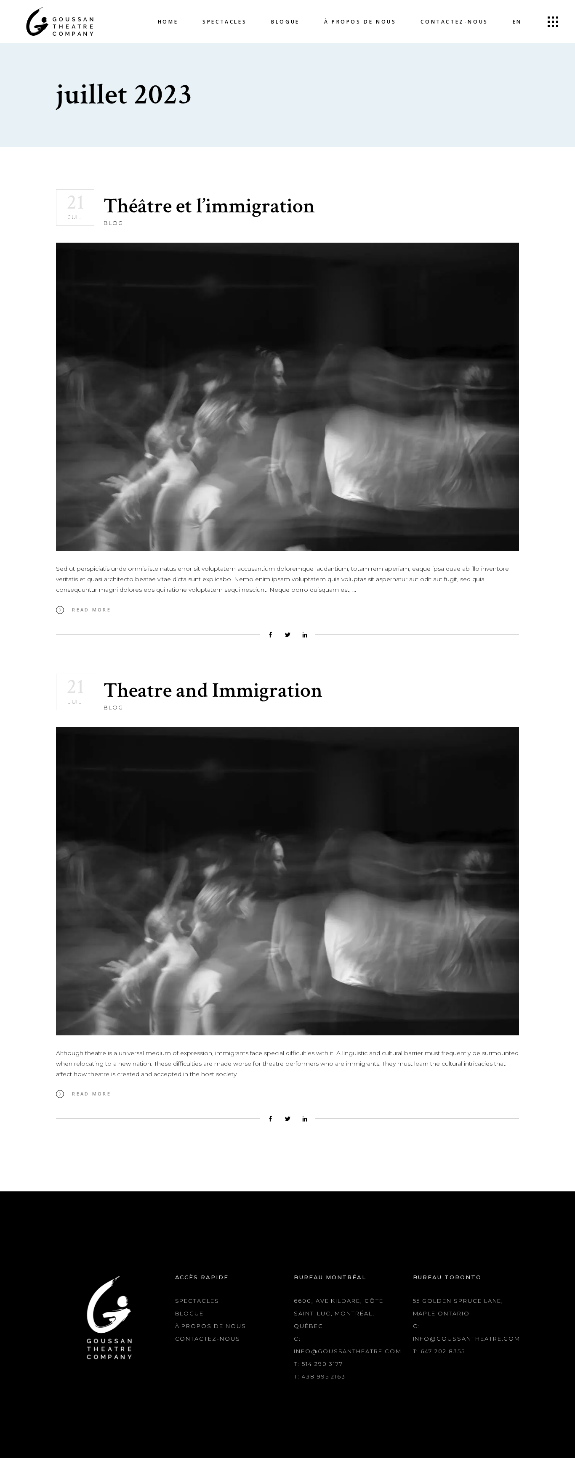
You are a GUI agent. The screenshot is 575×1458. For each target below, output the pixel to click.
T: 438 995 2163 (320, 1376)
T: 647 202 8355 (439, 1351)
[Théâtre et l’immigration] (287, 397)
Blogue (189, 1313)
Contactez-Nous (207, 1338)
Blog (113, 223)
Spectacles (197, 1300)
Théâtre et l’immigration (209, 206)
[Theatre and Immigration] (287, 881)
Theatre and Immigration (213, 690)
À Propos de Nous (210, 1326)
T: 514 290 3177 (318, 1363)
